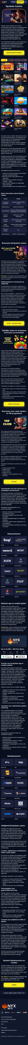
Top (3, 60)
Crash (16, 60)
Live (10, 60)
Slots (23, 60)
